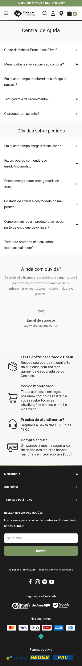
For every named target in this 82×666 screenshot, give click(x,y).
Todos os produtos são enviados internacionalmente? (28, 245)
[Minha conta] (53, 13)
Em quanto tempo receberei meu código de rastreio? (35, 82)
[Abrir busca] (44, 13)
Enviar (41, 551)
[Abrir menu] (6, 13)
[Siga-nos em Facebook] (30, 581)
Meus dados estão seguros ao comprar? (34, 64)
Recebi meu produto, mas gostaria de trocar (31, 184)
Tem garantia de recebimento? (26, 99)
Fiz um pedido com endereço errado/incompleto (25, 163)
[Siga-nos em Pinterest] (44, 581)
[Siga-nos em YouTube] (51, 581)
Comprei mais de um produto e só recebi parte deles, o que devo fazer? (34, 224)
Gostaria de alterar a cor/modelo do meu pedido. (33, 204)
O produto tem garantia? (21, 114)
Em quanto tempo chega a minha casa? (32, 146)
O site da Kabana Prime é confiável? (30, 50)
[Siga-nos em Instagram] (37, 581)
